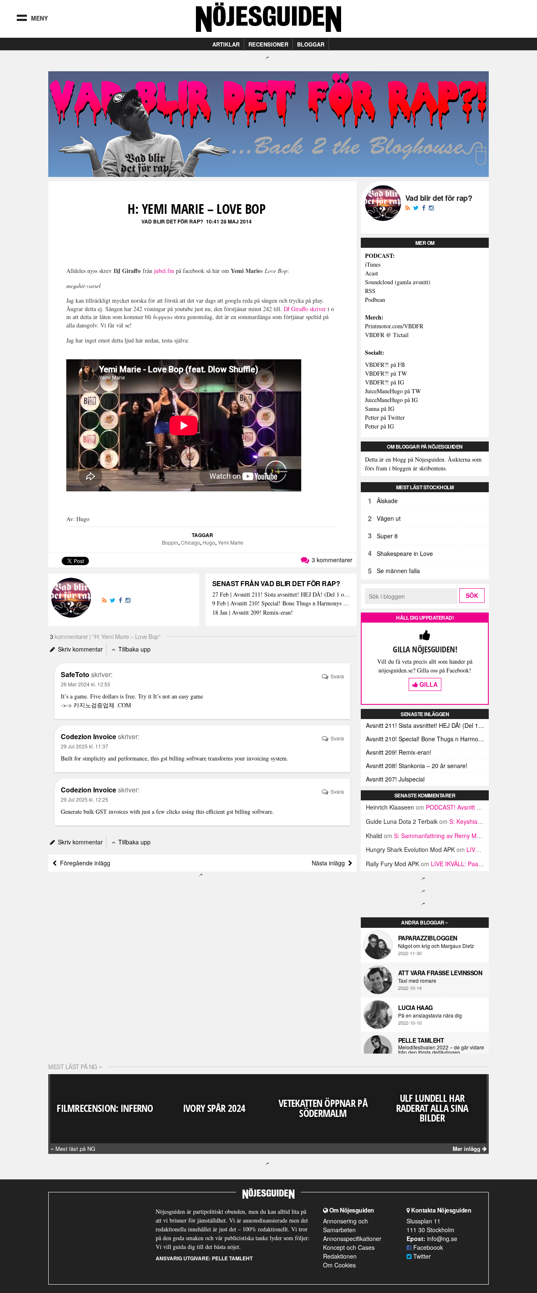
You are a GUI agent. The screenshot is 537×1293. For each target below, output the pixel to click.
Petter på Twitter (385, 417)
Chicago (190, 542)
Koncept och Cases (349, 1247)
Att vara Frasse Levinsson (440, 973)
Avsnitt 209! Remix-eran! (398, 752)
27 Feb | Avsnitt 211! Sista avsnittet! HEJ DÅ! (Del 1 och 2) (281, 594)
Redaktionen (340, 1256)
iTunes (373, 264)
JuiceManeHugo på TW (393, 391)
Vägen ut (389, 518)
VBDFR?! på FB (385, 365)
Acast (371, 273)
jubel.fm (164, 271)
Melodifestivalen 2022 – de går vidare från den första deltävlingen (441, 1050)
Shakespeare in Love (405, 553)
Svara (336, 676)
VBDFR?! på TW (386, 373)
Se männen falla (398, 570)
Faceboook (427, 1247)
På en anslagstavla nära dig (430, 1015)
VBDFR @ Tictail (387, 335)
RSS (370, 291)
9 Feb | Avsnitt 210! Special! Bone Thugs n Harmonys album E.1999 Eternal (281, 603)
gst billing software (183, 758)
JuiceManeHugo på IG (391, 400)
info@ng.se (442, 1238)
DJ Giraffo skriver (305, 309)
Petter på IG (379, 426)
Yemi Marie (230, 542)
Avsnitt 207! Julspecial (395, 779)
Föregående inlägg (83, 863)
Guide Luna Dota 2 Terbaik (402, 821)
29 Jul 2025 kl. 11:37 (84, 746)
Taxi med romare (417, 980)
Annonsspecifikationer (352, 1238)
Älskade (387, 500)
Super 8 (387, 536)
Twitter (421, 1256)
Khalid (374, 835)
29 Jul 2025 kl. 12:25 (84, 799)
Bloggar (310, 44)
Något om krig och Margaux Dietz (436, 945)
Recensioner (268, 44)
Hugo (209, 542)
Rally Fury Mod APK (392, 863)
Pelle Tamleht (421, 1040)
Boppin (170, 542)
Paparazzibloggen (427, 938)
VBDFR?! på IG (384, 382)
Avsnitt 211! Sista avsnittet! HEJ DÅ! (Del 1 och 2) (427, 725)
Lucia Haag (415, 1007)
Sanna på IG (379, 409)
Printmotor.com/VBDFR (394, 326)
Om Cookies (339, 1265)
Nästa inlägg (330, 863)
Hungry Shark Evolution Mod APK (410, 849)
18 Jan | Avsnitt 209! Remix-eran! (252, 612)
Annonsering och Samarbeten (345, 1225)
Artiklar (226, 44)
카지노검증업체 (94, 705)
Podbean (375, 300)
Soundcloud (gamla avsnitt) (397, 282)
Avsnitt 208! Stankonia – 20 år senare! (416, 765)
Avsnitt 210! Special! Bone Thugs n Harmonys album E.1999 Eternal (427, 739)
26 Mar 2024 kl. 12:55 (85, 684)
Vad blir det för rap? (172, 221)
